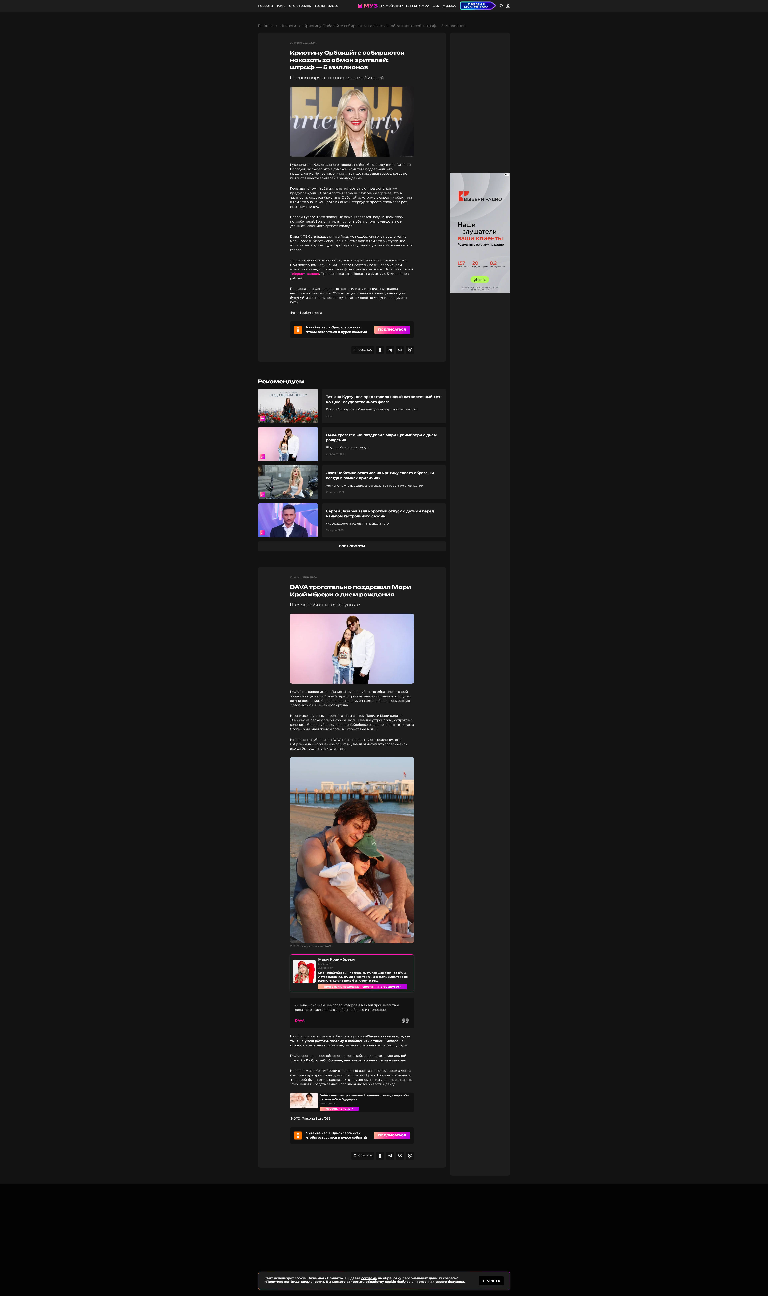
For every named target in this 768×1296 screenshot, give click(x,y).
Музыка (449, 6)
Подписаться (392, 329)
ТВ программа (417, 6)
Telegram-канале (304, 274)
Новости (265, 6)
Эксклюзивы (300, 6)
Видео (333, 6)
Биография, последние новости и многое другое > (362, 986)
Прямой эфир (391, 6)
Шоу (436, 6)
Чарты (281, 6)
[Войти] (508, 6)
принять (491, 1280)
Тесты (320, 6)
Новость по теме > (339, 1108)
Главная (265, 26)
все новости (352, 546)
